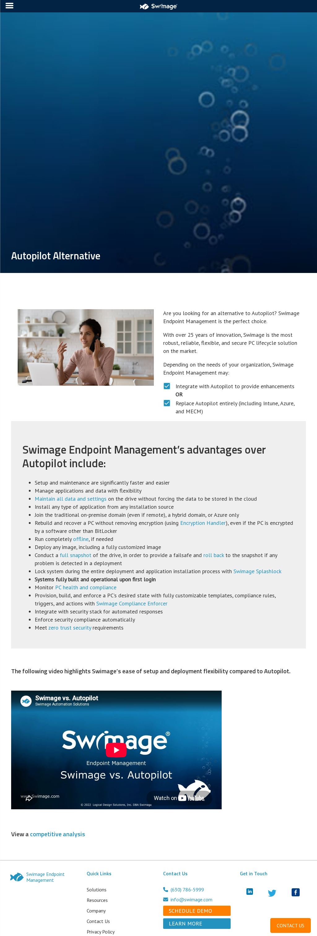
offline (81, 539)
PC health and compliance (85, 587)
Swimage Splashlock (257, 571)
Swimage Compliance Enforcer (131, 603)
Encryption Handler (203, 522)
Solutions (96, 889)
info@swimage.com (191, 899)
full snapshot (75, 555)
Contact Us (98, 921)
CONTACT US (290, 925)
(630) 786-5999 (187, 889)
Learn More (185, 923)
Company (96, 910)
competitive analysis (57, 834)
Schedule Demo (190, 910)
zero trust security (69, 627)
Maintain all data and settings (70, 498)
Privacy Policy (101, 932)
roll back (213, 555)
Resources (97, 900)
